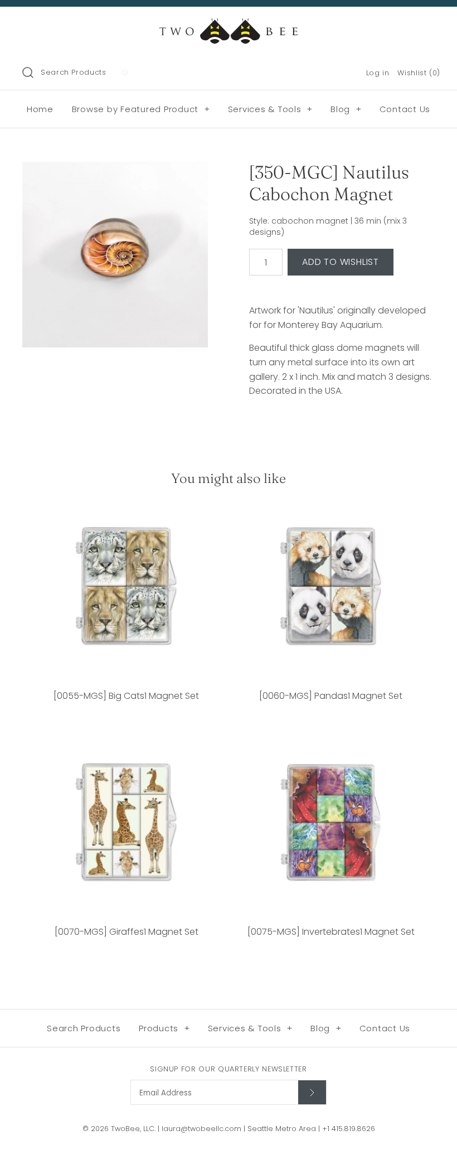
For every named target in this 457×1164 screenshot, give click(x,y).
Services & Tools (270, 109)
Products (164, 1028)
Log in (378, 73)
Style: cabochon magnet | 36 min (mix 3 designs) (328, 227)
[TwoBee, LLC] (228, 24)
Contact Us (405, 109)
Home (40, 109)
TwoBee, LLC (132, 1128)
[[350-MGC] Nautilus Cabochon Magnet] (115, 254)
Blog (346, 109)
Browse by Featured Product (141, 109)
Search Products (73, 72)
